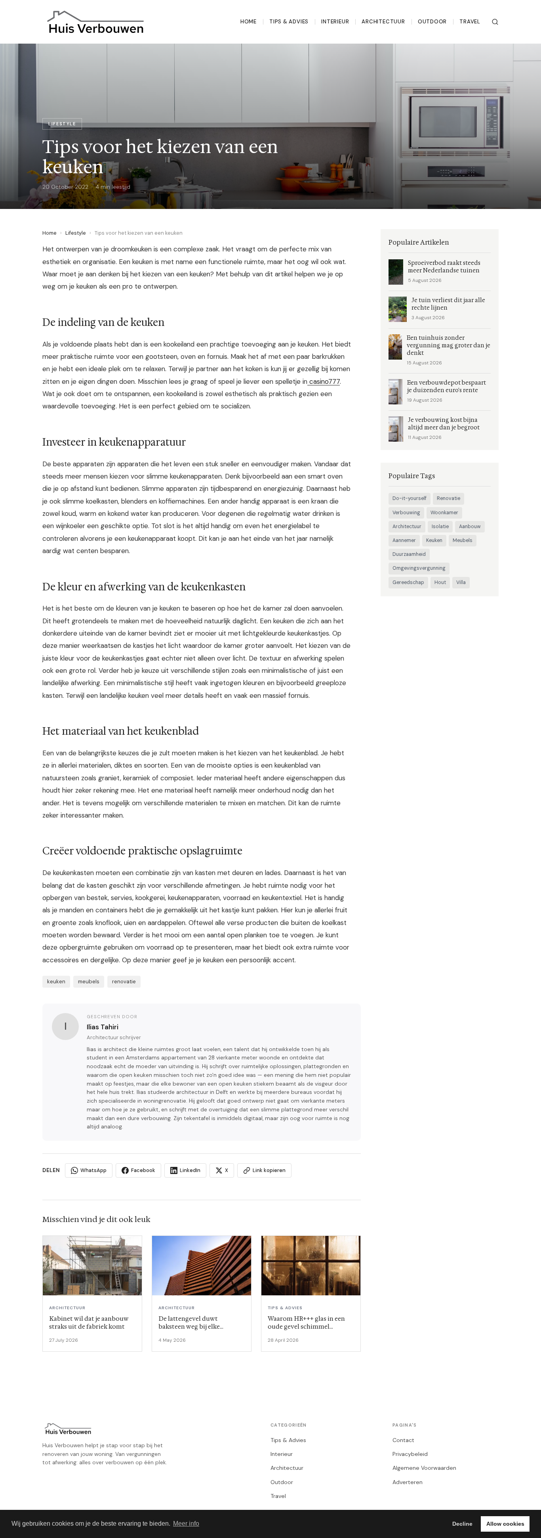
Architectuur (383, 21)
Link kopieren (269, 1170)
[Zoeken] (495, 21)
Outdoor (432, 21)
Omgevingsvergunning (419, 568)
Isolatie (440, 526)
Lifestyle (75, 233)
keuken (56, 981)
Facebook (143, 1170)
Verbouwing (406, 512)
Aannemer (404, 540)
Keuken (434, 540)
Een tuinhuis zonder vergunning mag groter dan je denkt (448, 345)
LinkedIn (190, 1170)
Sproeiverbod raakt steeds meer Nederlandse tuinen (444, 266)
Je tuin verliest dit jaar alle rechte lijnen (448, 304)
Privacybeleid (410, 1454)
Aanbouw (470, 526)
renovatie (124, 981)
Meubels (462, 540)
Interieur (335, 21)
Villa (461, 582)
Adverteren (407, 1482)
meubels (88, 981)
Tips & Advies (289, 21)
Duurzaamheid (409, 554)
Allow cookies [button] (505, 1524)
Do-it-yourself (409, 498)
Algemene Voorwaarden (424, 1467)
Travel (469, 21)
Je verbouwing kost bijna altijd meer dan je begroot (444, 423)
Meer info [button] (186, 1523)
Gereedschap (408, 582)
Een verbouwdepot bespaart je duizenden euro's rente (446, 386)
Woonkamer (444, 512)
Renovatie (448, 498)
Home (248, 21)
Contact (403, 1440)
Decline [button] (462, 1524)
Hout (440, 582)
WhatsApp (93, 1170)
